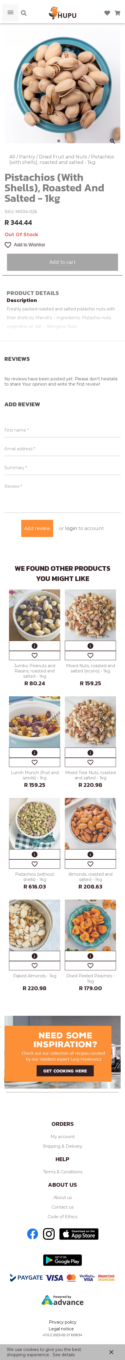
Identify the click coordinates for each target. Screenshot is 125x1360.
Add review (37, 528)
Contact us (62, 1207)
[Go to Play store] (62, 1260)
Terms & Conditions (62, 1171)
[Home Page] (62, 13)
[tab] (59, 141)
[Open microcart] (117, 13)
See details (64, 1354)
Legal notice (61, 1328)
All (13, 157)
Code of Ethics (62, 1216)
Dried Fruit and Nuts (63, 157)
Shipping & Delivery (62, 1146)
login (71, 528)
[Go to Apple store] (79, 1234)
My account (63, 1136)
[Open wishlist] (107, 13)
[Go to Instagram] (49, 1234)
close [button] (111, 1352)
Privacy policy (62, 1322)
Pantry (27, 157)
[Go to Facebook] (32, 1234)
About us (62, 1197)
